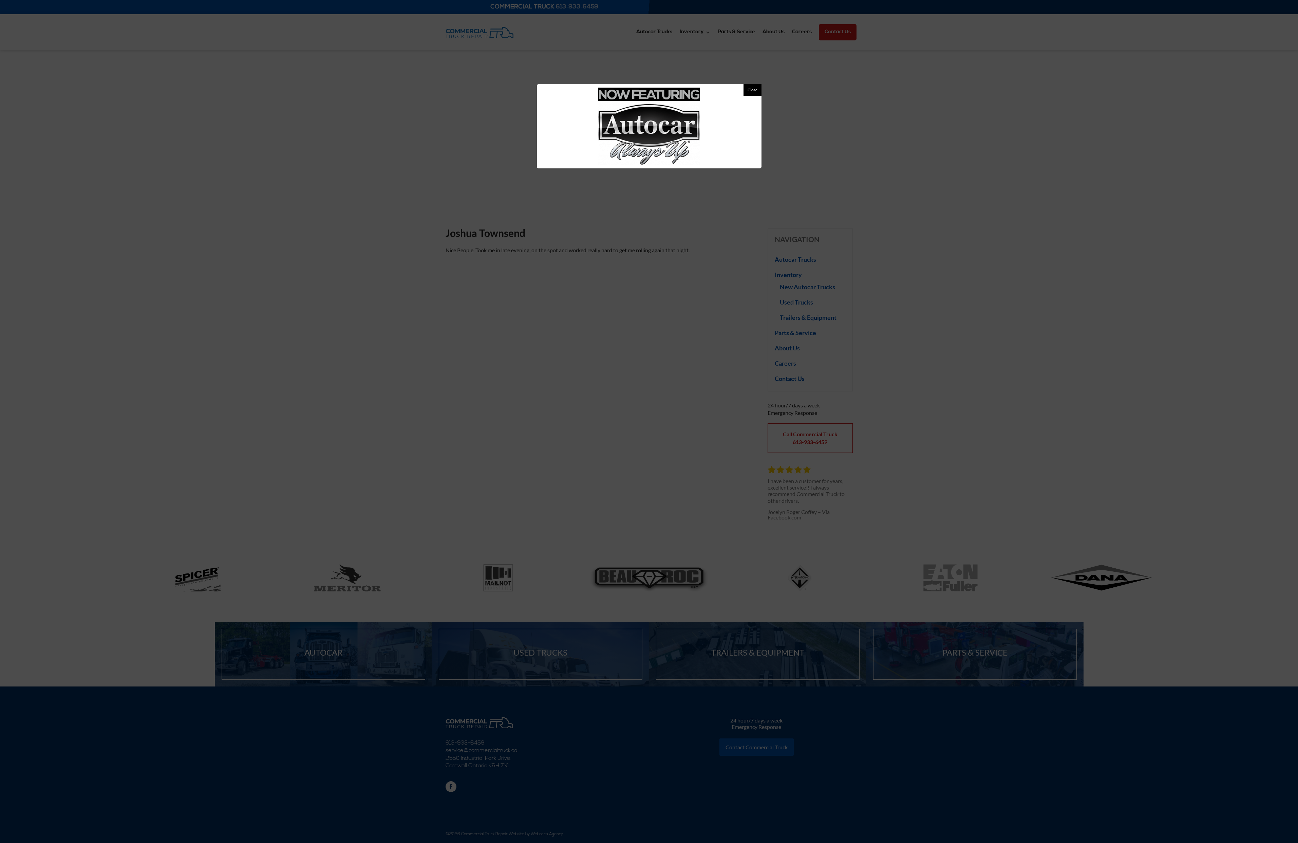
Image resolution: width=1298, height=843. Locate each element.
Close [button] (752, 89)
